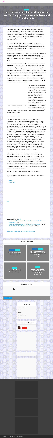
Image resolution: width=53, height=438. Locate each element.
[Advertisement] (26, 341)
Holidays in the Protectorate (28, 231)
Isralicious (12, 250)
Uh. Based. (15, 255)
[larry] (15, 193)
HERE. (26, 82)
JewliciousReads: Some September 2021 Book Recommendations (24, 224)
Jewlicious (26, 9)
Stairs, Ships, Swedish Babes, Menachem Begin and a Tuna (38, 253)
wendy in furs (38, 274)
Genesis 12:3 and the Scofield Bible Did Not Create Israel (38, 270)
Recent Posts (12, 182)
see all (19, 219)
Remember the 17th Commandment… (15, 271)
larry (28, 21)
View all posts (8, 297)
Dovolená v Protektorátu (14, 231)
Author (10, 180)
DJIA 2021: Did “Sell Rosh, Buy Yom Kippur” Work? (21, 226)
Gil (15, 273)
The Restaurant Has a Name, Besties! (15, 253)
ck (38, 256)
